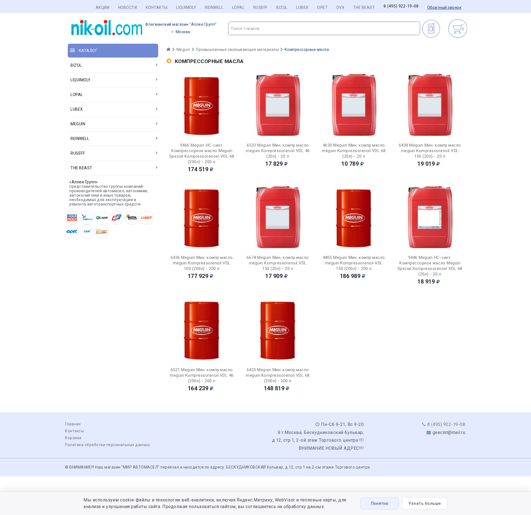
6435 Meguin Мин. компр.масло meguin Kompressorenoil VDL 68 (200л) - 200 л (278, 375)
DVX (341, 7)
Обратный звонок (444, 7)
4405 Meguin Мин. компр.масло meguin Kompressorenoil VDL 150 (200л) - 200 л (354, 263)
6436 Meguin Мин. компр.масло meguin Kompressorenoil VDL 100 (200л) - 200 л (202, 263)
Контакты (157, 7)
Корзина (73, 438)
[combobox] (324, 28)
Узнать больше (424, 503)
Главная (73, 424)
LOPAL (238, 7)
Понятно (379, 503)
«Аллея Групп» (83, 182)
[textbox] (324, 28)
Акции (103, 7)
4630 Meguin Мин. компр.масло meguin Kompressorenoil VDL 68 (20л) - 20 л (354, 151)
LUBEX (302, 7)
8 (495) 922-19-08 (401, 6)
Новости (127, 7)
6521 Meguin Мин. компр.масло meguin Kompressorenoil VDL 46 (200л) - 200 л (202, 375)
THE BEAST (364, 7)
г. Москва (181, 28)
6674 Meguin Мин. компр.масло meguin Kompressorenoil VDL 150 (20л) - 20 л (278, 263)
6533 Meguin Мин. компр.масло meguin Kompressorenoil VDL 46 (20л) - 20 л (278, 151)
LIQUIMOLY (186, 7)
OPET (322, 7)
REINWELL (214, 7)
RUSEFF (260, 7)
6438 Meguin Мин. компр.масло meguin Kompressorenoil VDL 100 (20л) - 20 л (430, 151)
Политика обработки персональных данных (107, 445)
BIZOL (282, 7)
